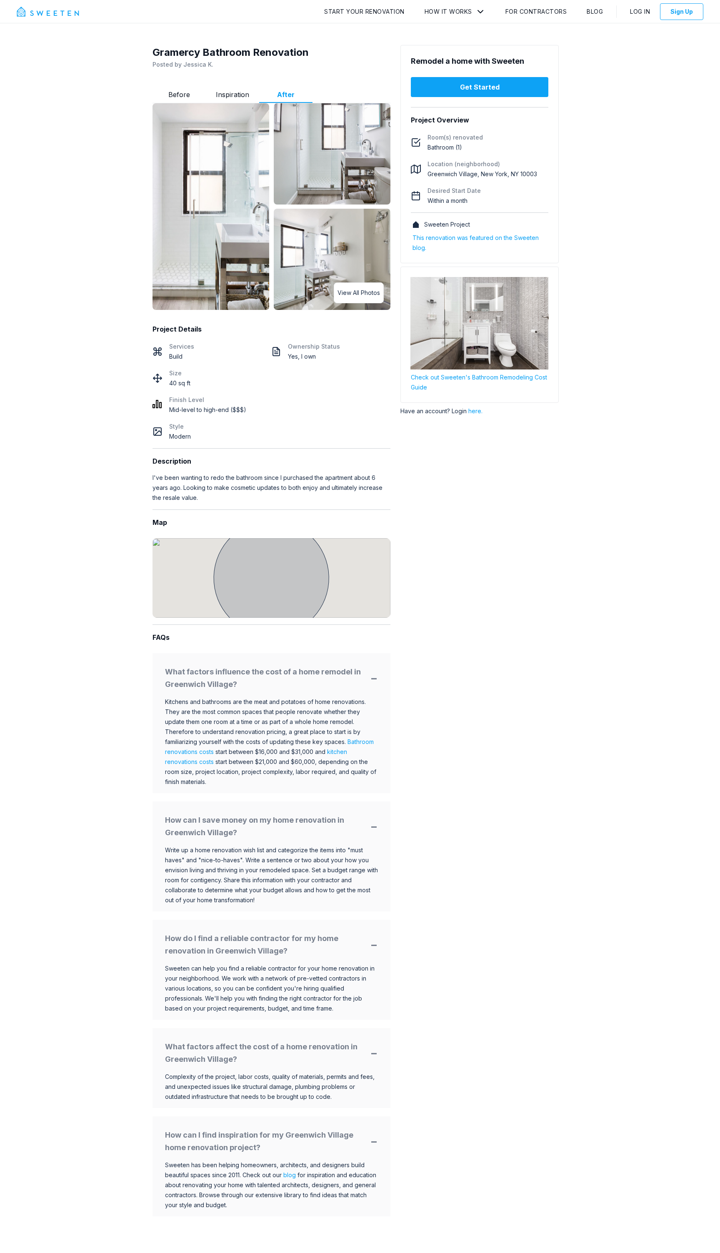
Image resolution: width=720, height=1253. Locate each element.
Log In (640, 11)
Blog (595, 11)
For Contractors (536, 11)
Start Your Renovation (364, 11)
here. (475, 410)
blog (289, 1174)
